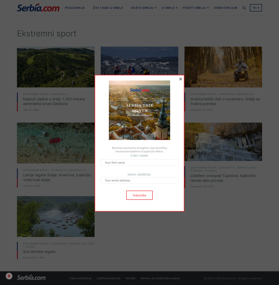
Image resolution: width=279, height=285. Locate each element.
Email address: (139, 174)
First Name (139, 155)
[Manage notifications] (9, 276)
